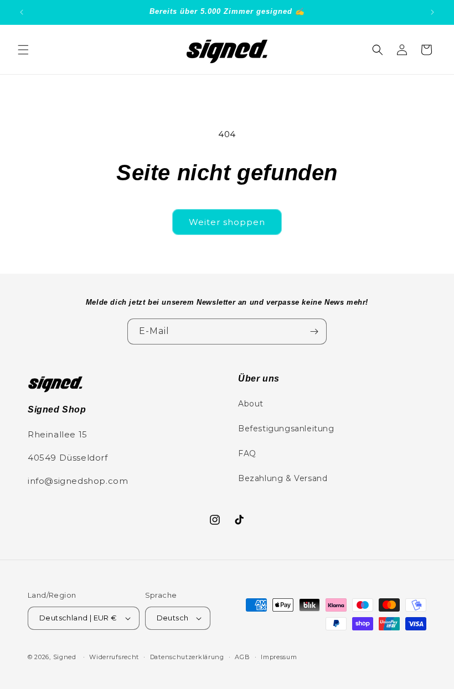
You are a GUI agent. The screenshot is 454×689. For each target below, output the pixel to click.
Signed (64, 657)
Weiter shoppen (227, 222)
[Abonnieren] (314, 332)
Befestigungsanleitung (286, 429)
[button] (23, 50)
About (251, 404)
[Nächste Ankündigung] (432, 12)
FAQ (247, 453)
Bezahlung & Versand (282, 478)
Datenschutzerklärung (187, 657)
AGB (242, 657)
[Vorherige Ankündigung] (21, 12)
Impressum (279, 657)
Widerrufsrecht (114, 657)
